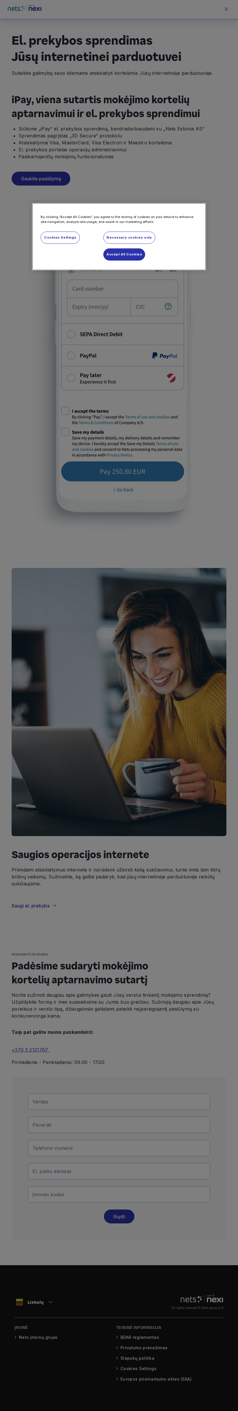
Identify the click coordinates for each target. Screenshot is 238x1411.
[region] (119, 236)
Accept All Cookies (124, 254)
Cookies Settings (60, 237)
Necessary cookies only (129, 237)
